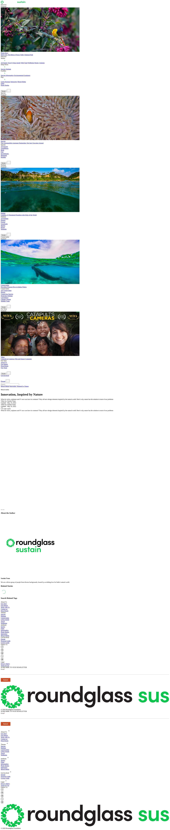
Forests (3, 222)
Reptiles (3, 157)
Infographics (5, 630)
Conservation (5, 618)
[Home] (14, 3)
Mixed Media (22, 82)
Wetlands (3, 229)
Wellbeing (31, 63)
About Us (4, 362)
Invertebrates (5, 154)
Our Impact (4, 364)
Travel (10, 63)
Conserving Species (7, 294)
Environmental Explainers (22, 75)
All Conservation (6, 290)
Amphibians (4, 148)
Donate (4, 91)
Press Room (4, 366)
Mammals (4, 155)
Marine (3, 225)
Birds (2, 150)
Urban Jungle (16, 63)
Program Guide (5, 641)
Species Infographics (7, 75)
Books (37, 63)
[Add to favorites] (1, 509)
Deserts (3, 220)
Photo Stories (5, 85)
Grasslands (4, 224)
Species (3, 69)
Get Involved (5, 375)
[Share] (3, 509)
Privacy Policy (5, 664)
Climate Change (6, 299)
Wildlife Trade (5, 301)
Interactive (14, 82)
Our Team (4, 368)
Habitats (8, 69)
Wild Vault (24, 63)
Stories (3, 627)
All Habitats (4, 218)
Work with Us (5, 607)
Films (2, 83)
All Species (4, 146)
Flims (2, 628)
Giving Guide (5, 643)
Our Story (4, 604)
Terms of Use (5, 665)
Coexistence (4, 297)
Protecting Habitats (7, 296)
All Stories (4, 63)
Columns (42, 63)
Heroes (3, 292)
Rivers (3, 227)
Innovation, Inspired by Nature (19, 386)
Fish (2, 152)
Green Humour (5, 82)
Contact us (4, 609)
